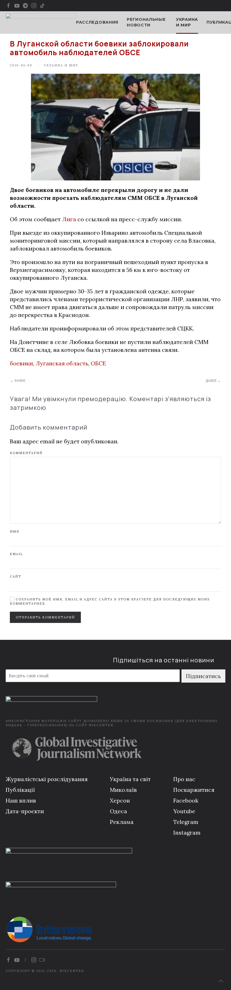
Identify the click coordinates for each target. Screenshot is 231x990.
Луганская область (61, 363)
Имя (14, 531)
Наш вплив (21, 800)
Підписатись (203, 676)
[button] (220, 981)
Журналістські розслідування (47, 779)
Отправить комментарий (45, 617)
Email (16, 554)
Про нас (184, 779)
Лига (69, 219)
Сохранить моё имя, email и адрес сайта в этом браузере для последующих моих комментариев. (110, 601)
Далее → (213, 381)
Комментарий (26, 453)
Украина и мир (187, 22)
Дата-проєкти (25, 811)
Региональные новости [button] (146, 22)
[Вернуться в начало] (41, 22)
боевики (21, 363)
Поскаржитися (193, 789)
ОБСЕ (98, 363)
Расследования (97, 22)
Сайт (15, 576)
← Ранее (17, 381)
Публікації (20, 789)
